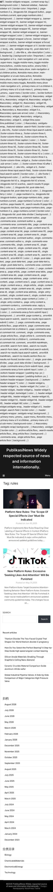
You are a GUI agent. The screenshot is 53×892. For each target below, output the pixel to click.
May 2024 (9, 816)
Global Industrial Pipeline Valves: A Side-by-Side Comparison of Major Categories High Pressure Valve (27, 678)
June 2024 (10, 810)
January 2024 (11, 834)
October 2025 (11, 757)
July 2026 (9, 710)
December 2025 (12, 745)
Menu (47, 475)
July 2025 (9, 775)
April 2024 (9, 822)
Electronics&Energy (14, 866)
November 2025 (12, 751)
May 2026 (9, 722)
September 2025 (12, 763)
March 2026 (10, 728)
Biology (8, 855)
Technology (10, 872)
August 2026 (10, 704)
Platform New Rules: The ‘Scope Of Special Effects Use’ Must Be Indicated (26, 515)
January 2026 (11, 739)
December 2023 (12, 840)
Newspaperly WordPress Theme (26, 888)
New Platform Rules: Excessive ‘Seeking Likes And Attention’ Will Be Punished (26, 575)
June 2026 (9, 716)
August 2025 (10, 769)
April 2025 (9, 792)
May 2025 (9, 787)
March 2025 (10, 798)
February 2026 (11, 734)
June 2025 (9, 781)
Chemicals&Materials (14, 861)
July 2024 (9, 804)
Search (7, 612)
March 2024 (10, 828)
